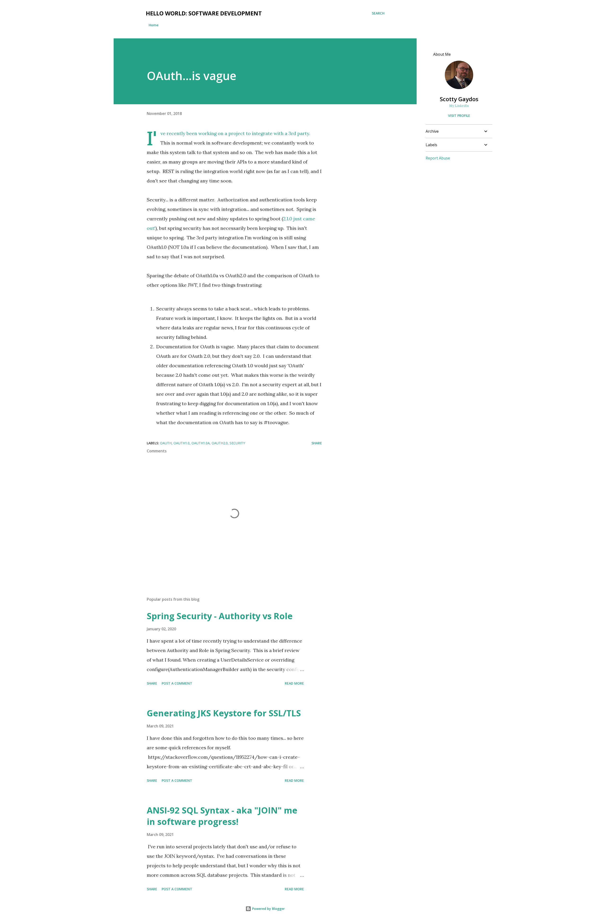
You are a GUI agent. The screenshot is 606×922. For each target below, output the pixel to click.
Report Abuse (438, 158)
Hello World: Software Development (204, 13)
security (237, 443)
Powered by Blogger (268, 908)
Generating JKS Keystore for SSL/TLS (224, 713)
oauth (166, 443)
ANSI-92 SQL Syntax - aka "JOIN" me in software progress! (222, 815)
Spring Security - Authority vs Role (220, 616)
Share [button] (317, 443)
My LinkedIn (459, 106)
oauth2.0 (220, 443)
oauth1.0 (182, 443)
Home (153, 25)
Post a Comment (177, 683)
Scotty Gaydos (459, 99)
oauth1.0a (201, 443)
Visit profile (459, 115)
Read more (294, 683)
